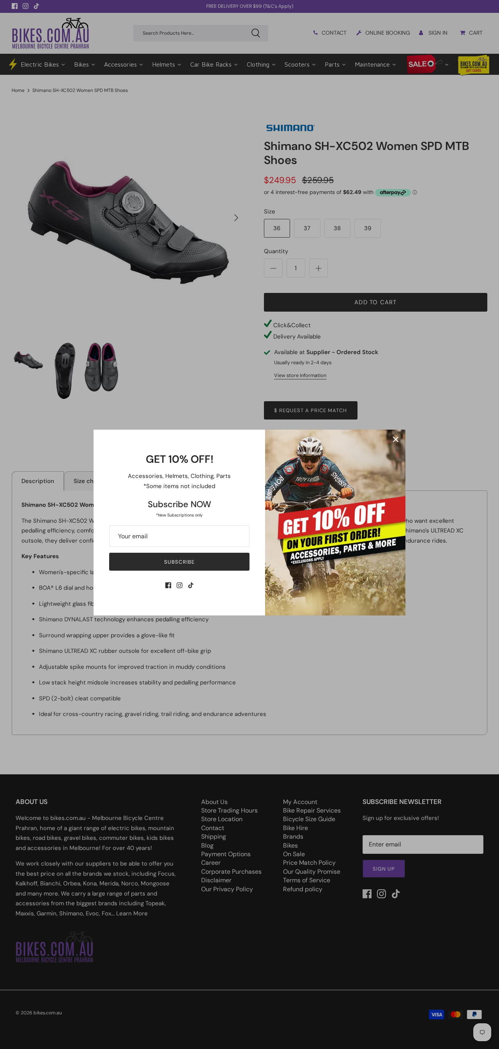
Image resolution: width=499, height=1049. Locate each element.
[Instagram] (179, 585)
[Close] (395, 439)
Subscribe (179, 562)
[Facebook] (168, 585)
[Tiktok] (191, 585)
